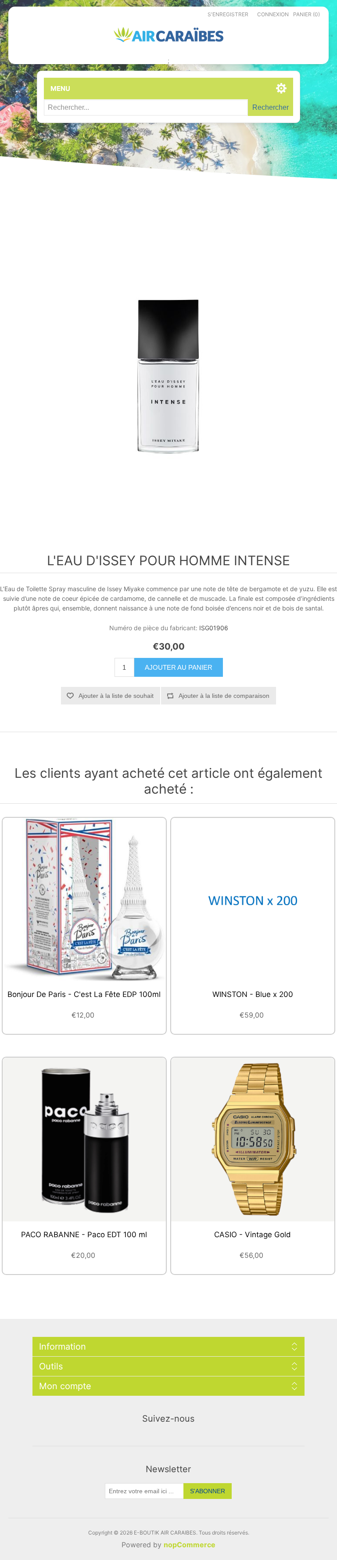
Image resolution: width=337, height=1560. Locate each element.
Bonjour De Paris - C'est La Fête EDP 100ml (84, 994)
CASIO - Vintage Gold (252, 1234)
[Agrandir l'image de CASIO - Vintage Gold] (252, 1139)
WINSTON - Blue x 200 (252, 994)
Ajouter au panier (178, 667)
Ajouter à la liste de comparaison (224, 695)
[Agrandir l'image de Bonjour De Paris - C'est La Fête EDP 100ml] (84, 899)
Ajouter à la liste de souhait (116, 695)
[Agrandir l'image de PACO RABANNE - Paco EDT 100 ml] (84, 1139)
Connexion (273, 14)
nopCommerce (189, 1544)
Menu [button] (60, 88)
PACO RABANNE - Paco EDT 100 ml (84, 1234)
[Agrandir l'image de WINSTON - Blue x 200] (252, 899)
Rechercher (270, 107)
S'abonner (207, 1491)
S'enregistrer (228, 14)
